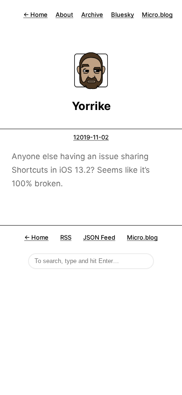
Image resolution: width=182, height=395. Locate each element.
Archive (92, 14)
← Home (36, 237)
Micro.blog (157, 14)
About (64, 14)
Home (35, 14)
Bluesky (122, 14)
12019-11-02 (91, 137)
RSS (65, 237)
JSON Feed (99, 237)
